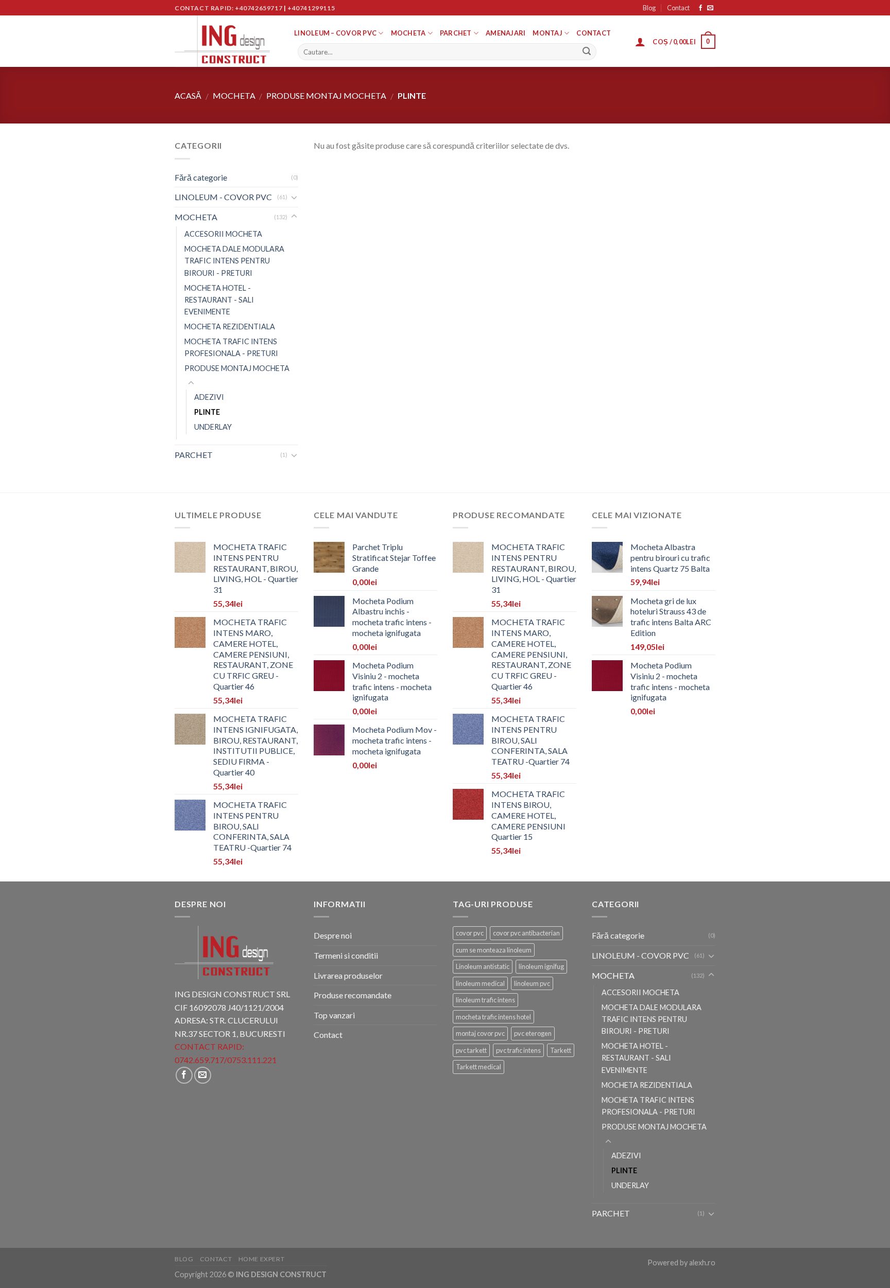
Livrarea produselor (348, 975)
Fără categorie (201, 177)
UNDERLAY (213, 426)
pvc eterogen (533, 1033)
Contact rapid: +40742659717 (228, 8)
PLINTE (207, 412)
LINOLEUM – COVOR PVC (335, 33)
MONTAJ (547, 33)
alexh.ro (702, 1262)
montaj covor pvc (480, 1033)
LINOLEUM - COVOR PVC (223, 197)
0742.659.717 (199, 1060)
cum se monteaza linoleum (494, 950)
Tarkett (560, 1050)
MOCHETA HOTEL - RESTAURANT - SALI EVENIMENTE (219, 300)
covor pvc (470, 933)
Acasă (188, 95)
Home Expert (261, 1259)
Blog (649, 8)
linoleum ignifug (541, 966)
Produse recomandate (352, 995)
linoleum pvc (532, 983)
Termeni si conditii (346, 955)
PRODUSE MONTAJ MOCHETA (326, 95)
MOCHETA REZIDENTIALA (229, 326)
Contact (678, 8)
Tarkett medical (478, 1067)
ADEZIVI (209, 397)
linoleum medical (480, 983)
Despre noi (333, 935)
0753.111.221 (252, 1060)
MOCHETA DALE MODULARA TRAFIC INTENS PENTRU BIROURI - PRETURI (234, 260)
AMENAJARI (505, 33)
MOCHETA (408, 33)
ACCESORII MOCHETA (223, 234)
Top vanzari (334, 1015)
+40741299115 (311, 8)
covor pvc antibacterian (526, 933)
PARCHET (456, 33)
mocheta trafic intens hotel (493, 1017)
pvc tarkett (471, 1050)
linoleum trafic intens (485, 1000)
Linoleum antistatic (482, 966)
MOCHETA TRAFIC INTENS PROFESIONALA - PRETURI (231, 347)
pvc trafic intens (518, 1050)
